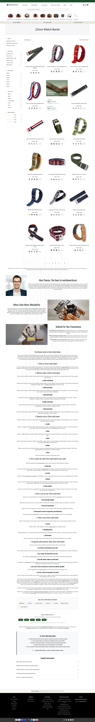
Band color (10, 91)
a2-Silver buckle (78, 215)
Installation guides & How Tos (47, 701)
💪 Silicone (47, 603)
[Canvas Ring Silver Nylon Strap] (79, 91)
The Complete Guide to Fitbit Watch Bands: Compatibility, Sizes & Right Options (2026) (48, 646)
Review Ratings (11, 112)
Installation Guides (30, 628)
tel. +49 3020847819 (81, 701)
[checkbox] (14, 41)
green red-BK (56, 144)
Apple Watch (34, 5)
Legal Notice (14, 705)
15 (59, 71)
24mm (44, 619)
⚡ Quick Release (23, 606)
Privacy (14, 701)
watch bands (52, 526)
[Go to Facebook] (64, 720)
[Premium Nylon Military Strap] (57, 232)
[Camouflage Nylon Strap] (79, 126)
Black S (51, 215)
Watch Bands (44, 5)
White (81, 179)
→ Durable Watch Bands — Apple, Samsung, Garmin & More (48, 650)
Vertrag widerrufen (35, 691)
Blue (36, 73)
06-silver (78, 108)
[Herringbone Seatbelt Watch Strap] (57, 161)
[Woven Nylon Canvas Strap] (79, 161)
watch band (65, 367)
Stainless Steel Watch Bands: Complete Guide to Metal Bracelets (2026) (48, 642)
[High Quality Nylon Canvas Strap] (57, 197)
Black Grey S (59, 215)
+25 (62, 71)
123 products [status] (27, 39)
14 (56, 71)
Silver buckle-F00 (51, 179)
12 (32, 108)
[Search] (67, 10)
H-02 (37, 179)
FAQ (47, 709)
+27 (40, 179)
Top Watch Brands (47, 705)
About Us (14, 709)
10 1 (37, 108)
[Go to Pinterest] (73, 720)
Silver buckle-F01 (54, 179)
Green (39, 73)
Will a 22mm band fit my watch (47, 661)
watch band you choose (30, 476)
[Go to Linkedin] (71, 720)
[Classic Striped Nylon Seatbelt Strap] (35, 91)
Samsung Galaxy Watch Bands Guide (64, 702)
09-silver (81, 108)
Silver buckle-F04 (59, 179)
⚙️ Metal (29, 603)
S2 (76, 144)
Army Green (34, 252)
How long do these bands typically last (47, 673)
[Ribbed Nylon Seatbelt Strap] (35, 197)
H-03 (32, 179)
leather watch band (50, 384)
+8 (39, 143)
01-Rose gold (29, 144)
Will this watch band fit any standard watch (47, 665)
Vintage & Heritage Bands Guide (64, 714)
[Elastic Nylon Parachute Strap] (57, 126)
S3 (78, 144)
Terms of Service (14, 699)
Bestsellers (25, 5)
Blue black (56, 250)
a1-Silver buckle (73, 215)
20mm (38, 619)
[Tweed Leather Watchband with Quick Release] (35, 54)
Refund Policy (14, 703)
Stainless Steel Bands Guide (64, 712)
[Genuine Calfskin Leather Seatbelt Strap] (79, 232)
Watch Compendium (64, 628)
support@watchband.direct (81, 699)
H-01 (29, 179)
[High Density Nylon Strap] (79, 197)
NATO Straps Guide (64, 710)
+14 (84, 214)
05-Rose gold (32, 144)
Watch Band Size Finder (47, 626)
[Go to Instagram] (66, 720)
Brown (34, 73)
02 (76, 71)
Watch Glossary (47, 703)
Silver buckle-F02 (56, 179)
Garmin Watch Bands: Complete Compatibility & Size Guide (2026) (48, 640)
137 (51, 71)
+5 (61, 250)
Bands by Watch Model (47, 707)
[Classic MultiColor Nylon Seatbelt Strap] (57, 54)
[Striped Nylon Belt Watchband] (35, 161)
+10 (84, 143)
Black (73, 179)
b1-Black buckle (76, 215)
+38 (62, 143)
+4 (61, 214)
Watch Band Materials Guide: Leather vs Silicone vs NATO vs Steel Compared (48, 638)
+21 (40, 251)
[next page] (67, 263)
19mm (32, 619)
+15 (40, 108)
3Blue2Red (32, 252)
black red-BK (51, 144)
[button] (84, 40)
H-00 (34, 179)
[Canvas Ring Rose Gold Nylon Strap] (35, 126)
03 (78, 71)
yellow (29, 215)
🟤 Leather (22, 603)
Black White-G (59, 144)
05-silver (76, 108)
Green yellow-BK (54, 144)
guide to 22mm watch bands (41, 591)
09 (34, 108)
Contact (14, 707)
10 (29, 108)
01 (73, 71)
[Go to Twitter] (68, 720)
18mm (26, 619)
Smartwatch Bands (55, 5)
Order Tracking (31, 701)
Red (51, 250)
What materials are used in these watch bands (47, 669)
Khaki (31, 73)
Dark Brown (80, 250)
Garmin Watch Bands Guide (64, 706)
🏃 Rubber (55, 603)
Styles (65, 5)
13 (54, 71)
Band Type (10, 51)
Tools (71, 5)
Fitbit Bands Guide (64, 704)
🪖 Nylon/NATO (64, 603)
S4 (81, 144)
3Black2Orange (29, 252)
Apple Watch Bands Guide (64, 699)
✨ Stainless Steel (38, 603)
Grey (34, 215)
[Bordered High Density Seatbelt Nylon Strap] (35, 232)
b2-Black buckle (81, 215)
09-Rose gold (37, 144)
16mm (20, 619)
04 (81, 71)
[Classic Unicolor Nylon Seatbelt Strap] (79, 54)
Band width (10, 70)
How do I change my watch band (47, 677)
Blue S (54, 215)
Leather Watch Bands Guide (64, 708)
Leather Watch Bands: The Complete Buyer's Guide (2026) (48, 644)
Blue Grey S (56, 215)
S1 (73, 144)
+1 (39, 214)
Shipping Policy (31, 699)
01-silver (73, 108)
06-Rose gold (34, 144)
